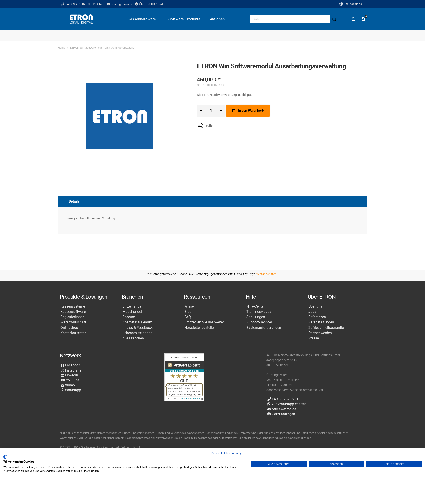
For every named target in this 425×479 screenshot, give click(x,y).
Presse (313, 338)
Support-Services (259, 322)
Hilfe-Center (255, 306)
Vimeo (69, 385)
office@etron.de (122, 4)
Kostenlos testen (73, 333)
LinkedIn (71, 375)
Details (74, 201)
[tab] (212, 201)
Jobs (312, 312)
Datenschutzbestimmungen (228, 453)
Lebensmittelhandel (137, 333)
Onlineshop (69, 328)
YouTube (72, 380)
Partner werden (320, 333)
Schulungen (255, 317)
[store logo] (81, 19)
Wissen (190, 306)
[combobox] (294, 19)
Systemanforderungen (263, 328)
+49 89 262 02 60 (77, 4)
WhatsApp (72, 390)
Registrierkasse (72, 317)
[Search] (334, 19)
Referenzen (317, 317)
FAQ (187, 317)
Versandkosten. (267, 274)
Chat (100, 4)
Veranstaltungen (321, 322)
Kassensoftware (73, 312)
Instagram (72, 370)
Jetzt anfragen (283, 414)
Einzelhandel (132, 306)
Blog (187, 312)
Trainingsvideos (258, 312)
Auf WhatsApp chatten (288, 404)
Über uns (315, 306)
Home (61, 47)
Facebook (72, 365)
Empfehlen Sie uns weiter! (204, 322)
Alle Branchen (133, 338)
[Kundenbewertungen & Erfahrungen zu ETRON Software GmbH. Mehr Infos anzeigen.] (184, 377)
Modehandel (132, 312)
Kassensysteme (72, 306)
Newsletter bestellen (200, 328)
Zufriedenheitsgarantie (326, 328)
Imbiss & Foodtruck (137, 328)
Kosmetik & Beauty (137, 322)
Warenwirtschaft (73, 322)
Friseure (128, 317)
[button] (352, 4)
